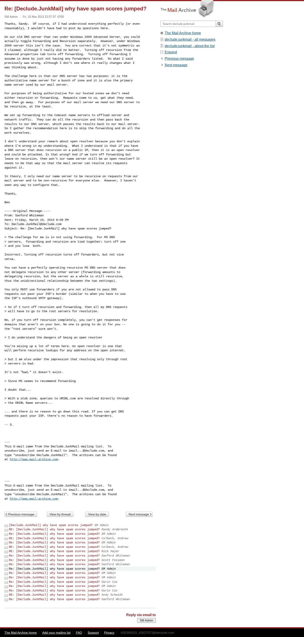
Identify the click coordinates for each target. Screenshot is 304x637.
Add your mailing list (56, 632)
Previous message (21, 514)
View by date (97, 514)
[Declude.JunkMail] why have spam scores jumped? (51, 525)
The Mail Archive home (183, 33)
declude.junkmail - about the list (190, 46)
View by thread (60, 514)
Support (93, 632)
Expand (171, 52)
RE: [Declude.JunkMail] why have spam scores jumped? (54, 529)
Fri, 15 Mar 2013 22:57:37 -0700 (43, 16)
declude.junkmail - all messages (190, 39)
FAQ (79, 632)
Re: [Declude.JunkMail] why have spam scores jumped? (54, 534)
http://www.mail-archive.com (34, 459)
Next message (139, 514)
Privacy (109, 632)
